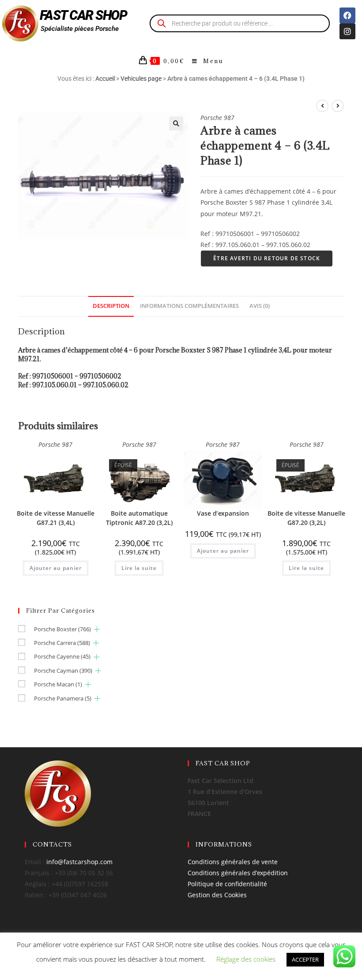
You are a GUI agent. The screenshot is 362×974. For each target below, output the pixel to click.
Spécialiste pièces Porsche (80, 29)
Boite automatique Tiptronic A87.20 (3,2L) (139, 518)
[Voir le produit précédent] (322, 106)
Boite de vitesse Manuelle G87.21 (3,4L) (55, 518)
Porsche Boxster (62, 629)
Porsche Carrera (62, 643)
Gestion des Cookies (217, 895)
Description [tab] (111, 306)
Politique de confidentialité (227, 884)
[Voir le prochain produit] (338, 106)
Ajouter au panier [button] (56, 568)
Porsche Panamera (62, 698)
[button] (176, 123)
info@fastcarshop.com (79, 862)
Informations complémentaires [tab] (189, 306)
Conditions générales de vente (233, 862)
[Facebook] (347, 15)
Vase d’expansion (223, 513)
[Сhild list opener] (97, 629)
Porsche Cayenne (62, 656)
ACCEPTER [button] (305, 959)
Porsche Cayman (63, 670)
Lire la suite (139, 568)
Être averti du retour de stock (266, 258)
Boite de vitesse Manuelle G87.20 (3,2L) (306, 518)
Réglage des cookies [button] (245, 959)
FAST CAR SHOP (83, 15)
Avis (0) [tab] (259, 306)
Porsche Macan (58, 684)
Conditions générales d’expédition (238, 873)
